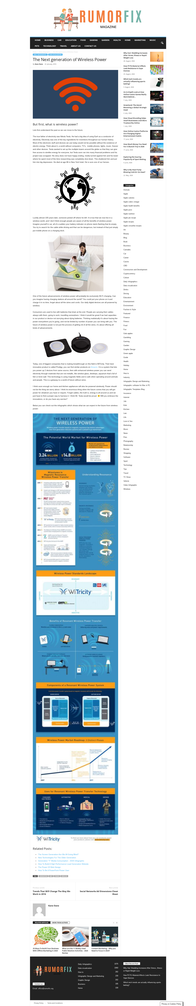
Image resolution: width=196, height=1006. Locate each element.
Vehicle (126, 481)
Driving (126, 294)
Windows (126, 489)
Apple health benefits (131, 206)
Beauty (126, 234)
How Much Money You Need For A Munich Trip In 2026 (135, 145)
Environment (128, 306)
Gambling (127, 337)
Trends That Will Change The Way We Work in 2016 (51, 892)
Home (38, 40)
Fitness (126, 321)
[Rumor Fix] (98, 18)
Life (124, 417)
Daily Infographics (44, 52)
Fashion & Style (129, 310)
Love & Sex (128, 421)
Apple (125, 194)
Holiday (126, 365)
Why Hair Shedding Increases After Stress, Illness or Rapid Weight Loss (135, 55)
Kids (125, 405)
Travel (63, 46)
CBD (125, 266)
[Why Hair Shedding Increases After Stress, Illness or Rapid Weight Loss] (156, 57)
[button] (162, 43)
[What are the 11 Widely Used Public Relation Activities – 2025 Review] (75, 937)
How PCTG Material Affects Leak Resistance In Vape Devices (134, 68)
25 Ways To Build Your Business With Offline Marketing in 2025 (46, 949)
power (57, 876)
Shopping (127, 453)
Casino (126, 262)
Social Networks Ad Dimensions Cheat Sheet (99, 892)
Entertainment (128, 302)
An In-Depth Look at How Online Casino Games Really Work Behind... (134, 94)
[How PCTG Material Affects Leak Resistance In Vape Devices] (156, 70)
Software (126, 457)
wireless (64, 876)
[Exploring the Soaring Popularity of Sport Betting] (156, 161)
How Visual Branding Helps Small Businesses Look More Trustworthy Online (135, 120)
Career (126, 258)
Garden (105, 40)
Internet (126, 397)
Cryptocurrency (129, 274)
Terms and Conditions (55, 1003)
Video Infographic (130, 485)
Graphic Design (129, 349)
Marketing (140, 40)
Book (125, 242)
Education (70, 40)
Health (117, 40)
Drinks (125, 290)
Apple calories (128, 198)
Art (124, 230)
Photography (128, 441)
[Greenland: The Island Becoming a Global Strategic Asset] (156, 109)
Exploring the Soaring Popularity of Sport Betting (134, 158)
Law (125, 413)
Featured (126, 313)
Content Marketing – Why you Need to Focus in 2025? (103, 949)
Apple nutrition (129, 214)
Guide (125, 357)
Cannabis (127, 250)
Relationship (128, 445)
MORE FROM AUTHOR (60, 923)
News (125, 433)
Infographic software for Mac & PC (136, 385)
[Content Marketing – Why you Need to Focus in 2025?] (104, 937)
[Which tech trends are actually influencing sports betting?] (156, 83)
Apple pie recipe (129, 218)
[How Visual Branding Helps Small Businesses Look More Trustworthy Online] (156, 122)
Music (153, 40)
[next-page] (116, 922)
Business (49, 40)
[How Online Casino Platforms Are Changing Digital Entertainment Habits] (156, 135)
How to (126, 373)
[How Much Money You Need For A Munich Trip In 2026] (156, 148)
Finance (126, 317)
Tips (125, 469)
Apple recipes (128, 222)
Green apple (128, 353)
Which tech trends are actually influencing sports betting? (134, 81)
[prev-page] (113, 922)
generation (43, 876)
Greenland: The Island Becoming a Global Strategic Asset (135, 107)
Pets (37, 46)
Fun (124, 329)
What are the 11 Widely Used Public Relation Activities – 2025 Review (75, 950)
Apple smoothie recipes (132, 226)
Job (124, 401)
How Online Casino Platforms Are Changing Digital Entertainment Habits (135, 133)
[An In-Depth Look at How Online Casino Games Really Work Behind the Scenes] (156, 96)
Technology (49, 46)
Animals (126, 190)
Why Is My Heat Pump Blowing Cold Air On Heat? (134, 170)
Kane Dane (39, 64)
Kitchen (126, 409)
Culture (126, 278)
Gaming (94, 40)
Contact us (90, 46)
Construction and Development (135, 270)
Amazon (94, 367)
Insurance (127, 393)
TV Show (127, 477)
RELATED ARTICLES (41, 923)
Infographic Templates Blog (134, 389)
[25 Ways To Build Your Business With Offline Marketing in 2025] (46, 937)
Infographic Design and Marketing (136, 381)
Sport (125, 461)
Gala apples (128, 333)
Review (126, 449)
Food (83, 40)
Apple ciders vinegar (131, 202)
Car (59, 40)
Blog (125, 238)
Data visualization (55, 54)
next (51, 876)
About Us (76, 46)
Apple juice (127, 210)
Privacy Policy (38, 1003)
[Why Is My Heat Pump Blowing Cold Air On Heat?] (156, 173)
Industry (126, 377)
